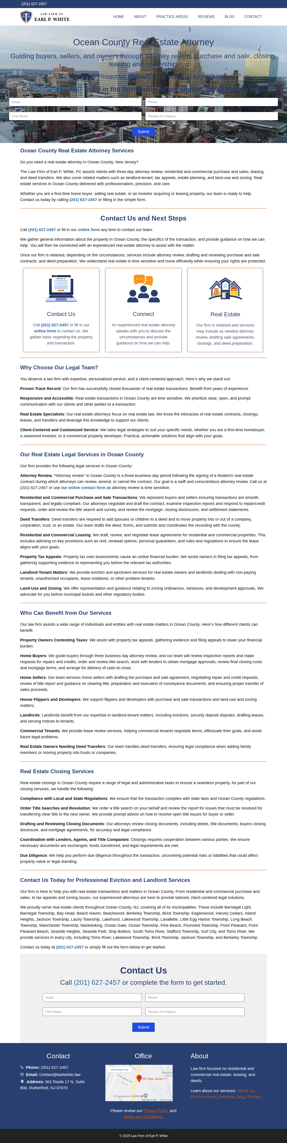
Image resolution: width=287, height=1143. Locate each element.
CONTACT (253, 17)
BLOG (230, 17)
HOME (118, 17)
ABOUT (140, 17)
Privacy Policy (156, 1110)
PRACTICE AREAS (172, 17)
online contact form (87, 487)
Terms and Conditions (142, 1117)
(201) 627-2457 (34, 4)
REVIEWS (206, 17)
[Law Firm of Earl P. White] (46, 17)
